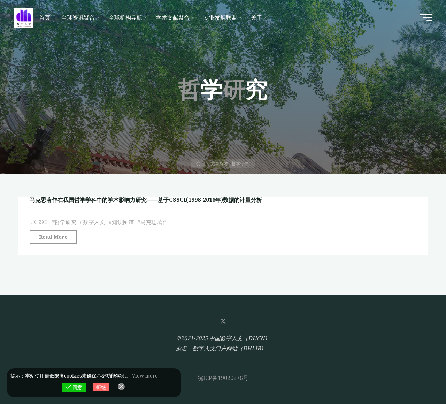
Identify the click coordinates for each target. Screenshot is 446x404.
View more (145, 375)
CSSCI (41, 222)
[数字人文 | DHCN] (23, 17)
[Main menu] (426, 17)
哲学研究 (65, 222)
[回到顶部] (419, 377)
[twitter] (223, 321)
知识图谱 (123, 222)
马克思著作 (154, 222)
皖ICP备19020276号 (223, 378)
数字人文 (94, 222)
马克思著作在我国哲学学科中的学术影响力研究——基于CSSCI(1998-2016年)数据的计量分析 (146, 200)
